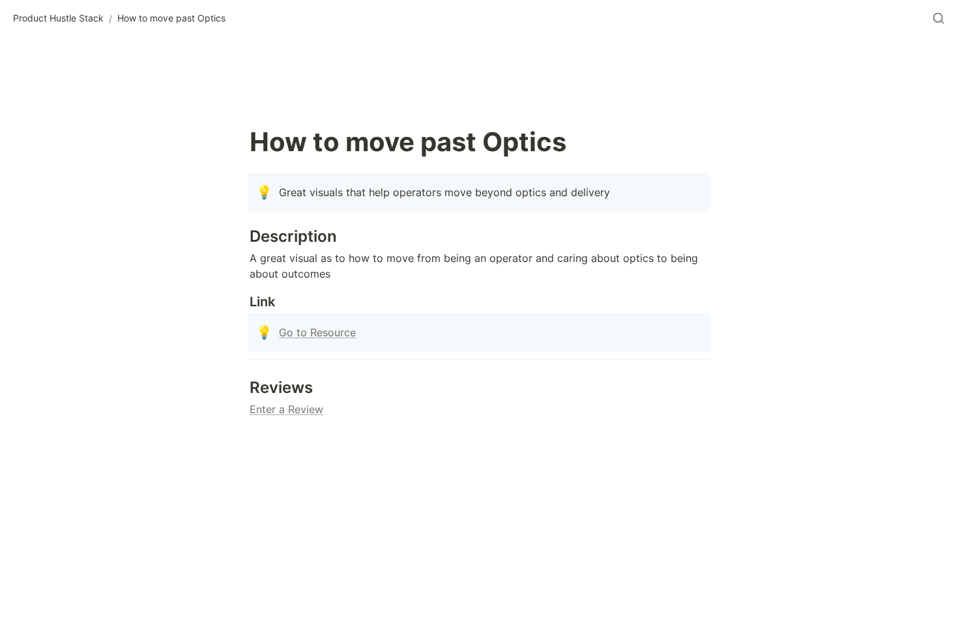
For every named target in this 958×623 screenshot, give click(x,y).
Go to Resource (317, 332)
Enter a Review (286, 409)
